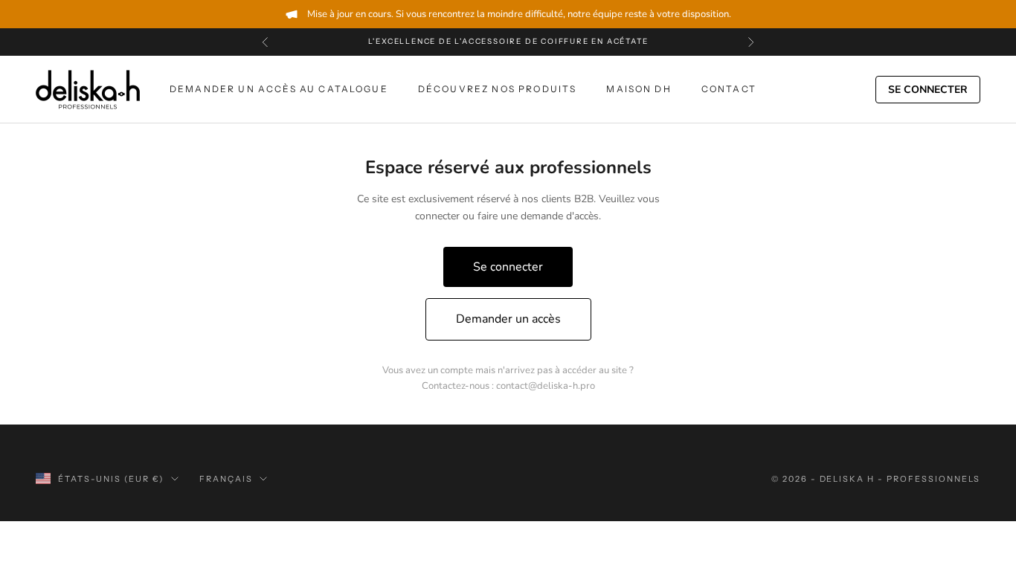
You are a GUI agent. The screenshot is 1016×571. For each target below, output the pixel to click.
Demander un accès (508, 319)
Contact (728, 88)
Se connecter (928, 90)
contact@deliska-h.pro (545, 386)
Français (226, 479)
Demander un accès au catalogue (279, 88)
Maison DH (638, 88)
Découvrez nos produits (497, 88)
